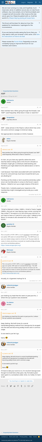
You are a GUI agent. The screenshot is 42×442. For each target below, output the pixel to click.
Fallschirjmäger (12, 285)
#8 (40, 309)
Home (35, 437)
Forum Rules (18, 41)
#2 (40, 124)
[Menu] (2, 2)
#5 (40, 231)
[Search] (40, 2)
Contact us (4, 437)
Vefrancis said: (6, 149)
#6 (40, 257)
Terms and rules (13, 437)
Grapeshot (10, 117)
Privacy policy (24, 437)
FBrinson (10, 250)
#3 (40, 146)
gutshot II (10, 224)
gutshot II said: (6, 261)
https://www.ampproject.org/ (11, 245)
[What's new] (36, 2)
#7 (40, 292)
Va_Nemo (10, 302)
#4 (40, 206)
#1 (40, 107)
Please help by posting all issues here (21, 18)
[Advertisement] (21, 69)
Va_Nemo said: (6, 353)
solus (8, 139)
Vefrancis (5, 96)
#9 (40, 350)
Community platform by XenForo (16, 440)
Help (30, 437)
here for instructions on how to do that (20, 35)
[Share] (37, 107)
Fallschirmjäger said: (8, 313)
